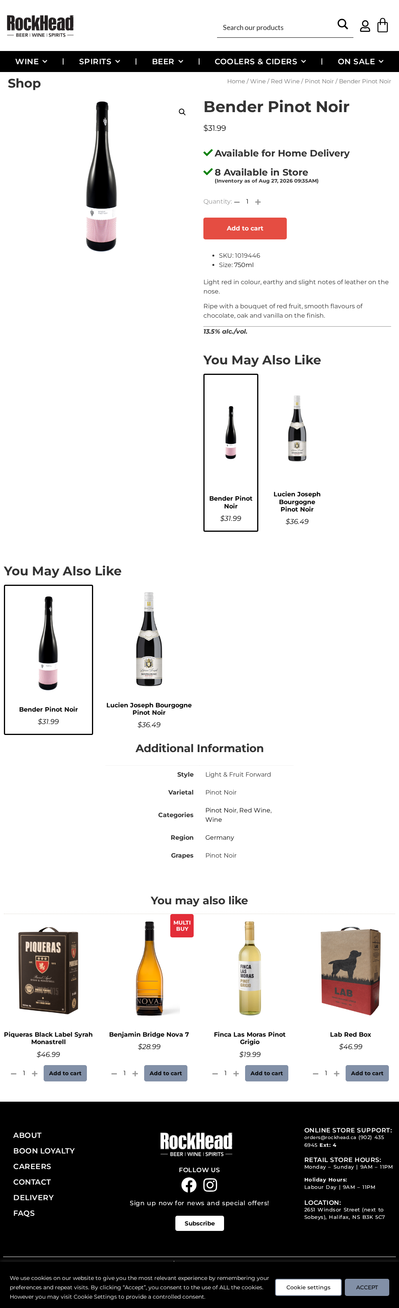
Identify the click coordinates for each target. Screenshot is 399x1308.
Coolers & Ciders (256, 61)
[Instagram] (210, 1185)
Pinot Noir (319, 81)
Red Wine (285, 81)
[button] (182, 112)
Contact (32, 1182)
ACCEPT (367, 1287)
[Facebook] (189, 1185)
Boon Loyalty (44, 1150)
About (27, 1135)
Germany (219, 837)
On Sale (356, 61)
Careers (32, 1166)
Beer (163, 61)
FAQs (24, 1213)
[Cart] (382, 25)
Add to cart (245, 228)
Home (236, 81)
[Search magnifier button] (343, 27)
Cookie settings (308, 1287)
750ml (244, 265)
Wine (27, 61)
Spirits (95, 61)
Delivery (33, 1197)
